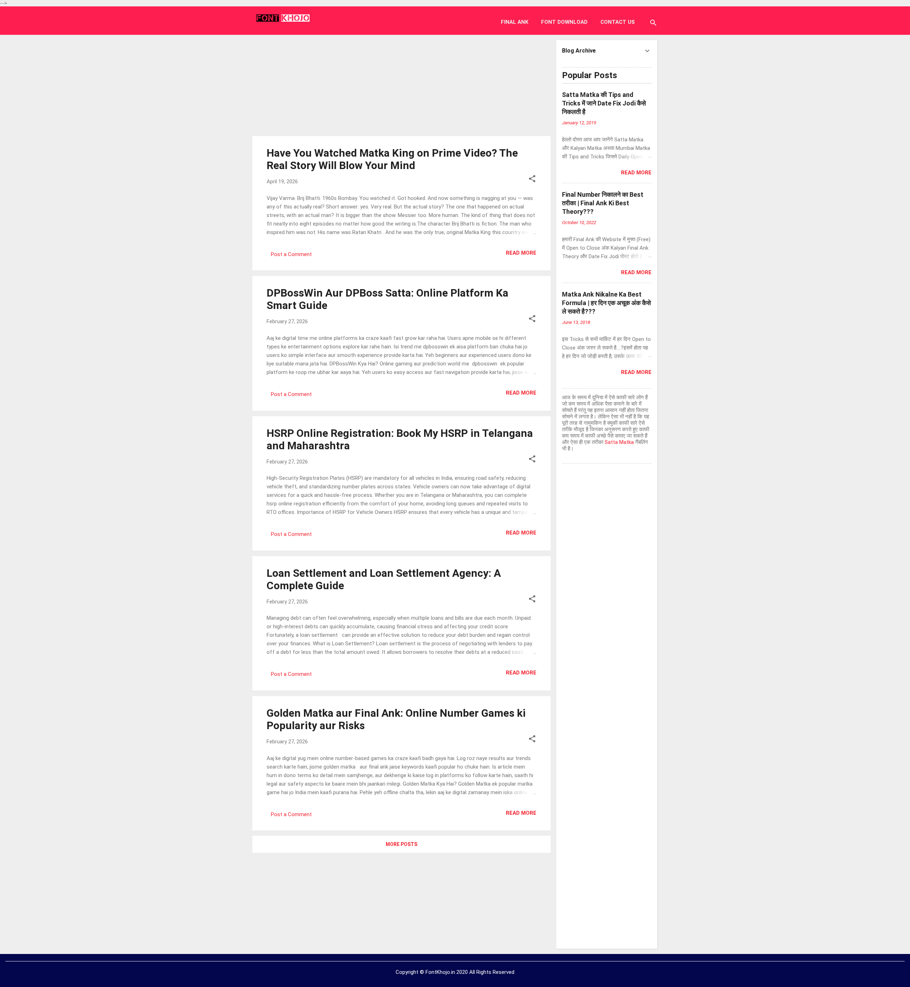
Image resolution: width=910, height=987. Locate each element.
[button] (532, 179)
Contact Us (617, 22)
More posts (401, 844)
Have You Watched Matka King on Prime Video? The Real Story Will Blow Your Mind (392, 159)
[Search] (653, 24)
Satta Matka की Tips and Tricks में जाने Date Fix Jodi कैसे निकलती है (604, 103)
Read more (521, 253)
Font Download (564, 22)
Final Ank (514, 22)
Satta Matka (619, 442)
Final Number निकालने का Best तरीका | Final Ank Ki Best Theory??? (602, 203)
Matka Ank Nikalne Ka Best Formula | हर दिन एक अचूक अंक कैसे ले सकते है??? (606, 303)
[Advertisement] (401, 84)
